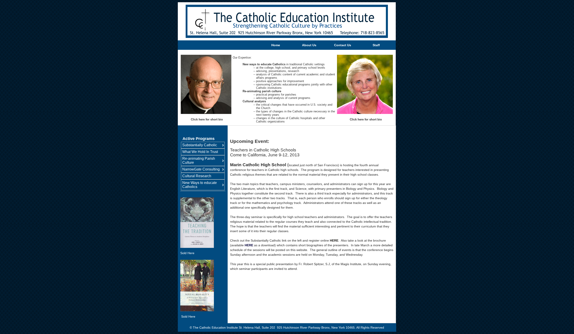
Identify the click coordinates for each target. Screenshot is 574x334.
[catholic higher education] (180, 316)
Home (275, 45)
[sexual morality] (197, 310)
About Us (309, 45)
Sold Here (187, 253)
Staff (376, 45)
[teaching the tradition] (197, 247)
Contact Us (342, 45)
